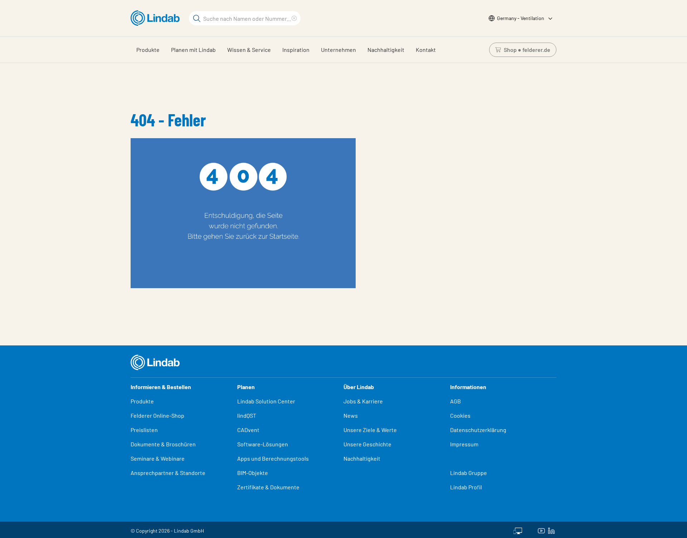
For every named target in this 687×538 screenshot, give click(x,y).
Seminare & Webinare (158, 458)
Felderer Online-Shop (157, 415)
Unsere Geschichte (367, 444)
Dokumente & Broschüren (163, 444)
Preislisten (144, 429)
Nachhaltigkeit (385, 49)
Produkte (148, 49)
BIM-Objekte (252, 472)
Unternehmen (338, 49)
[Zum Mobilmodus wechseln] (517, 529)
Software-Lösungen (262, 444)
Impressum (464, 444)
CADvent (248, 429)
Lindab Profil (466, 487)
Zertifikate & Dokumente (268, 487)
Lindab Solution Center (266, 401)
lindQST (246, 415)
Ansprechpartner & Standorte (168, 472)
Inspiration (296, 49)
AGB (455, 401)
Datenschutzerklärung (478, 429)
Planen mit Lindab (193, 49)
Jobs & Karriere (363, 401)
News (351, 415)
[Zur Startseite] (157, 18)
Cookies (460, 415)
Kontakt (426, 49)
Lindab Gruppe (468, 472)
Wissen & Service (249, 49)
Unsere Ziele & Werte (370, 429)
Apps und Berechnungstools (273, 458)
